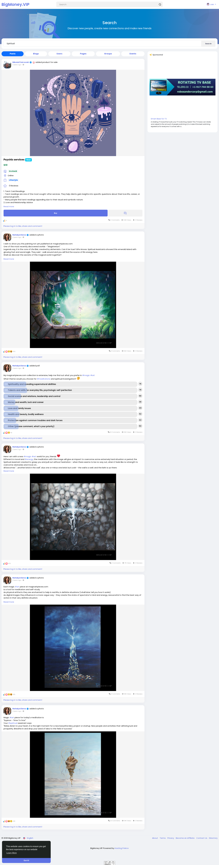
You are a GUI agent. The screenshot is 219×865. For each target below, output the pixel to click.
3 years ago (16, 237)
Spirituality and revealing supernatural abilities (32, 384)
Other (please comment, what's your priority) (31, 426)
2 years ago (16, 65)
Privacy (171, 838)
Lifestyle (13, 180)
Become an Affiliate (185, 838)
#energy (29, 459)
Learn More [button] (11, 853)
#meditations (43, 379)
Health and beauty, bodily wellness (26, 414)
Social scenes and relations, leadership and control (34, 396)
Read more (9, 206)
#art (92, 375)
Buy (55, 213)
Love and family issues (19, 408)
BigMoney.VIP (15, 4)
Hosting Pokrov (122, 848)
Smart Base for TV (159, 118)
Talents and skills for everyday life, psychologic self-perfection (40, 390)
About (155, 838)
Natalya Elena (19, 235)
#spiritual (12, 723)
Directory (213, 838)
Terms (163, 838)
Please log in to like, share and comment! (22, 226)
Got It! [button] (26, 860)
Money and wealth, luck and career (26, 402)
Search (208, 43)
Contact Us (202, 838)
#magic (86, 375)
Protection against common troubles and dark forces (35, 420)
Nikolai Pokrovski (20, 62)
